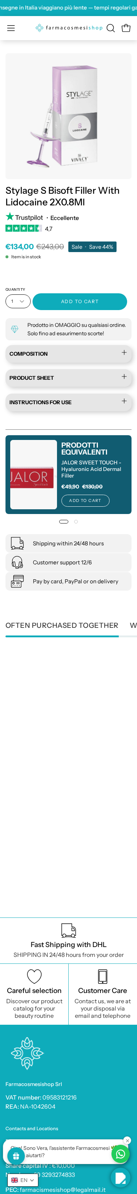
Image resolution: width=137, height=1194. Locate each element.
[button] (110, 28)
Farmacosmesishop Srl (33, 1084)
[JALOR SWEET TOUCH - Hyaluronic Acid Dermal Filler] (33, 474)
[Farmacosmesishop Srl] (68, 28)
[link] (68, 231)
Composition (28, 354)
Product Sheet (31, 378)
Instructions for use (40, 402)
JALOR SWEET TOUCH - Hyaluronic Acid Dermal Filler (91, 469)
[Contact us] (120, 1154)
